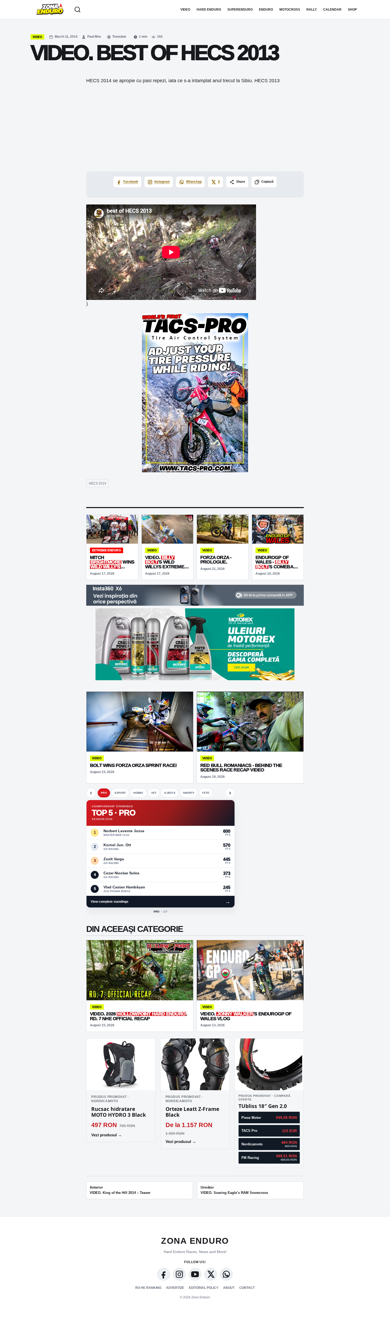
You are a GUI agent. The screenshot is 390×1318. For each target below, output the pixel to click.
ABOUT (229, 1288)
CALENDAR (332, 9)
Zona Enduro (195, 1241)
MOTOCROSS (289, 9)
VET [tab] (154, 792)
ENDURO (266, 9)
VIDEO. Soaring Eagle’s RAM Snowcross (234, 1190)
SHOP (352, 9)
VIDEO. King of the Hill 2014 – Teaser (120, 1190)
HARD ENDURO (209, 9)
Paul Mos (94, 36)
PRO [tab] (104, 792)
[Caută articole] (77, 9)
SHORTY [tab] (189, 792)
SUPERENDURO (240, 9)
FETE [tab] (205, 792)
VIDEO (185, 9)
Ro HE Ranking (148, 1288)
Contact (247, 1288)
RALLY (311, 9)
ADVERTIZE (175, 1288)
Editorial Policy (203, 1288)
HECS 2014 (97, 483)
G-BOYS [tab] (169, 792)
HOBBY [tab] (138, 792)
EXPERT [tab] (120, 792)
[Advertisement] (195, 127)
